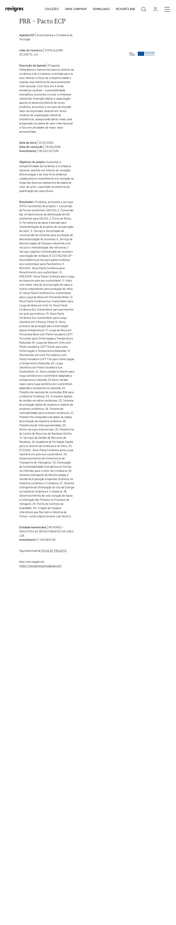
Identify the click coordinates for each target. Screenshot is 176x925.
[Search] (143, 9)
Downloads (101, 9)
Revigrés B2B (125, 9)
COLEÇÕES (52, 9)
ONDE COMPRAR (76, 9)
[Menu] (167, 9)
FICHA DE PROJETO (53, 551)
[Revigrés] (14, 9)
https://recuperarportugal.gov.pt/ (40, 566)
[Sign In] (155, 9)
